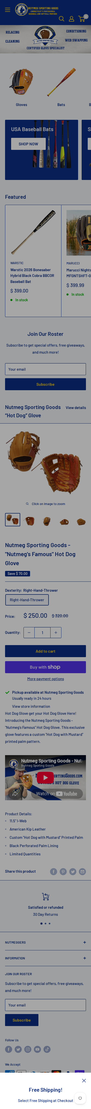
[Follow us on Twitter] (18, 1049)
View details (76, 407)
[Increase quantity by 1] (56, 632)
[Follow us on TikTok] (47, 1049)
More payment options (45, 678)
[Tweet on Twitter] (72, 871)
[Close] (84, 1080)
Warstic (17, 263)
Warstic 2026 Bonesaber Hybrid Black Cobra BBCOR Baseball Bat (32, 275)
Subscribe (45, 384)
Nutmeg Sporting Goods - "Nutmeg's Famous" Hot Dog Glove (40, 553)
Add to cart (45, 651)
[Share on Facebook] (53, 871)
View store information (31, 706)
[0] (82, 19)
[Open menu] (7, 10)
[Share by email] (82, 871)
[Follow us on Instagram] (27, 1049)
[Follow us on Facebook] (8, 1049)
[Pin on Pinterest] (63, 871)
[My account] (71, 19)
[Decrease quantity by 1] (29, 632)
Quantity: (12, 632)
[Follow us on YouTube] (37, 1049)
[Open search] (61, 19)
